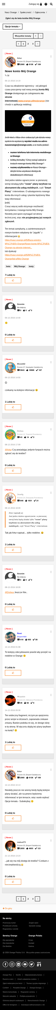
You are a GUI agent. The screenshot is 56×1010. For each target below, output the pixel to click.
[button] (51, 56)
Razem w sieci (8, 979)
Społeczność (26, 12)
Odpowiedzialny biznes (33, 975)
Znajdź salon (33, 923)
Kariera (31, 946)
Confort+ (6, 988)
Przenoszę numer (9, 923)
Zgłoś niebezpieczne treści (12, 983)
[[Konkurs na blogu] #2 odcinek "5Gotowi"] (40, 36)
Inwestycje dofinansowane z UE (33, 1005)
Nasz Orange (11, 12)
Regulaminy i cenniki (10, 929)
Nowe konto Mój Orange (20, 71)
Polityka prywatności (27, 996)
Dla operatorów (8, 940)
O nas (31, 940)
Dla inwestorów (8, 943)
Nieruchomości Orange (36, 1001)
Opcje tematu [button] (11, 26)
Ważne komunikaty (10, 992)
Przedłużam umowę (10, 926)
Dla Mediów (7, 946)
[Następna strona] (37, 43)
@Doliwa (9, 592)
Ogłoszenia (40, 12)
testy (31, 266)
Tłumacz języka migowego (36, 983)
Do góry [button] (8, 908)
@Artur (8, 450)
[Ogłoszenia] (23, 36)
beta (8, 266)
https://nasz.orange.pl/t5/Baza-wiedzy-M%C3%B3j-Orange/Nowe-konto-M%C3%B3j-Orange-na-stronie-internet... (27, 244)
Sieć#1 (18, 975)
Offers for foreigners (10, 1005)
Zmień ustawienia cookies (27, 979)
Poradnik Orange (19, 988)
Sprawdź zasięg (35, 926)
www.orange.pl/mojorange (31, 101)
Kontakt (31, 943)
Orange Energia (35, 988)
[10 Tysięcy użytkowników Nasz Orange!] (35, 36)
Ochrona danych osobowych (13, 1001)
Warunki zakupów (9, 996)
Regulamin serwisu (28, 992)
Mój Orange (19, 266)
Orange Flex (7, 975)
